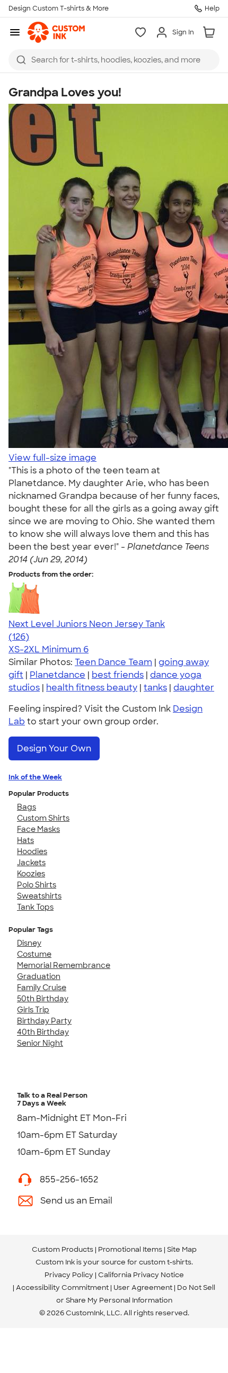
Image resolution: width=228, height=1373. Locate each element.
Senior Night (40, 1043)
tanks (155, 687)
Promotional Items (130, 1249)
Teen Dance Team (113, 662)
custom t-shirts (165, 1262)
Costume (34, 954)
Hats (25, 840)
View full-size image (52, 457)
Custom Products (62, 1249)
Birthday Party (44, 1021)
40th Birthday (43, 1032)
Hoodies (32, 851)
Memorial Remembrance (63, 965)
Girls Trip (33, 1010)
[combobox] (114, 59)
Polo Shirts (36, 885)
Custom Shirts (43, 818)
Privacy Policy (69, 1274)
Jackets (31, 862)
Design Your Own (54, 748)
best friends (118, 674)
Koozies (31, 873)
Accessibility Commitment (62, 1287)
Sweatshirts (39, 896)
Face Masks (38, 829)
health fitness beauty (91, 687)
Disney (29, 943)
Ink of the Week (35, 777)
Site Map (182, 1249)
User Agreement (142, 1287)
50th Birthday (42, 998)
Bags (26, 807)
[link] (56, 32)
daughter (193, 687)
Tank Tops (35, 907)
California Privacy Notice (141, 1274)
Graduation (38, 976)
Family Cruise (41, 987)
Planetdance (57, 674)
